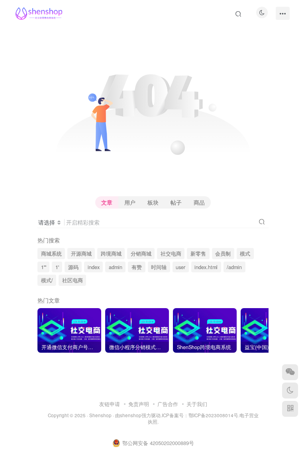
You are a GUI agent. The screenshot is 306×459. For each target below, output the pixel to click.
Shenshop (100, 415)
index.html (206, 267)
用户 (129, 202)
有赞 (136, 267)
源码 (73, 267)
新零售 (198, 253)
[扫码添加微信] (290, 372)
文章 (106, 202)
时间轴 (159, 267)
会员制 (223, 253)
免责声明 (138, 404)
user (180, 267)
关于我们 (196, 404)
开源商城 (81, 253)
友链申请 (109, 404)
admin (115, 267)
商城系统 (51, 253)
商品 (199, 202)
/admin (234, 267)
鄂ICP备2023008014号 (213, 415)
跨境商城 (111, 253)
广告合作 (167, 404)
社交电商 (171, 253)
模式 (245, 253)
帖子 (176, 202)
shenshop (130, 415)
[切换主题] (290, 390)
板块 (153, 202)
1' (57, 267)
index (94, 267)
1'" (43, 267)
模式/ (47, 280)
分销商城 (141, 253)
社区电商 (72, 280)
